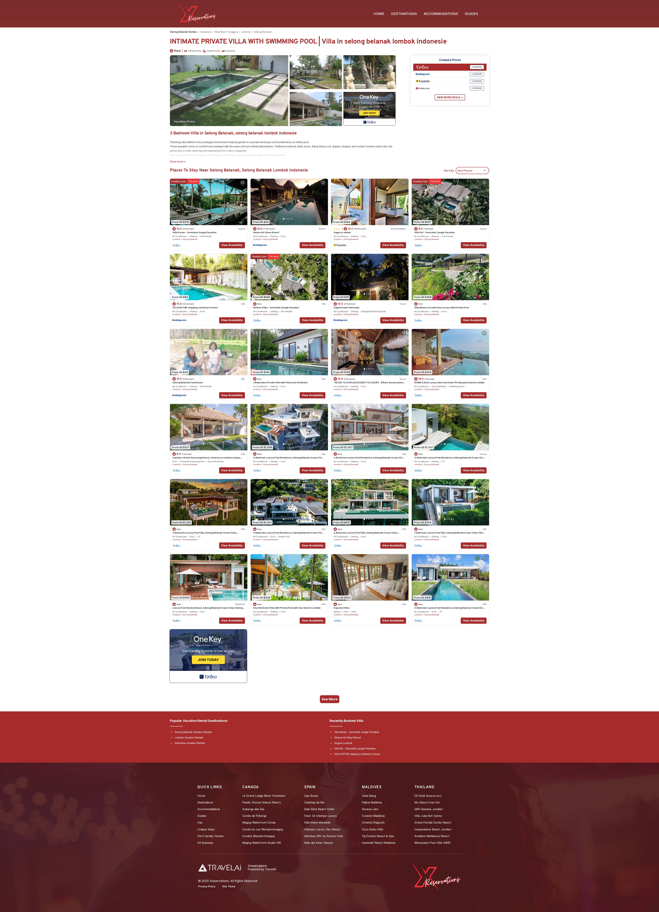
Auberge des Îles (253, 809)
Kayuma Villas (342, 607)
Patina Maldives (372, 802)
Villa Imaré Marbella (317, 822)
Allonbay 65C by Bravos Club (323, 836)
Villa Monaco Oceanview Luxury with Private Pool (441, 307)
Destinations (404, 14)
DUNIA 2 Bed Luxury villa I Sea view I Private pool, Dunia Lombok (449, 382)
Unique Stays (206, 829)
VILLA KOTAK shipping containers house (195, 307)
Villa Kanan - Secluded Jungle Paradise (194, 232)
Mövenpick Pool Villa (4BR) (432, 842)
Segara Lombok (342, 232)
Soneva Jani (370, 809)
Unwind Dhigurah (373, 822)
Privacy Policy (206, 886)
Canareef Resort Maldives (378, 842)
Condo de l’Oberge (254, 816)
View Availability (232, 245)
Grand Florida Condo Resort (432, 822)
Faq (199, 822)
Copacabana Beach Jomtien (432, 829)
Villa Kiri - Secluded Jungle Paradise (434, 232)
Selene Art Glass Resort (266, 232)
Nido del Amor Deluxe (318, 842)
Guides (471, 14)
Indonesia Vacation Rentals (190, 743)
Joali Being (369, 795)
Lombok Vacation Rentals (189, 737)
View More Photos (184, 121)
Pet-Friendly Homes (210, 836)
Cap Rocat (311, 795)
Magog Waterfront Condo (259, 822)
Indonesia (205, 31)
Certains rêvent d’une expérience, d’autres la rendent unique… (207, 457)
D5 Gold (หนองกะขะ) (427, 795)
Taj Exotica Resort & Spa (378, 836)
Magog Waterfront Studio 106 (261, 842)
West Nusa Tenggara (226, 31)
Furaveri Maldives (373, 816)
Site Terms (228, 886)
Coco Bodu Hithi (372, 829)
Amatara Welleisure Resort (431, 836)
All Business (205, 842)
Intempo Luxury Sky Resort (322, 829)
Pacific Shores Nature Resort (261, 802)
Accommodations (441, 14)
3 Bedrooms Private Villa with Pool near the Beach (280, 382)
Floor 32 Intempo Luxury (320, 816)
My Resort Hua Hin (427, 802)
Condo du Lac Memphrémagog (262, 829)
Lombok (245, 31)
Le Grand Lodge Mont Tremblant (263, 795)
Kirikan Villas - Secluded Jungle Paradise (276, 307)
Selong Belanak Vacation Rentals (193, 732)
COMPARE (477, 67)
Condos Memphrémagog (258, 836)
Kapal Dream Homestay (346, 307)
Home (379, 14)
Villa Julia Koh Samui (428, 816)
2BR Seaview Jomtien (428, 809)
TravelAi (270, 869)
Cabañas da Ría (314, 802)
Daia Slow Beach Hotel (319, 809)
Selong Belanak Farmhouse (187, 382)
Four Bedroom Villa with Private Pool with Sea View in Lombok (287, 607)
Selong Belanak (262, 31)
